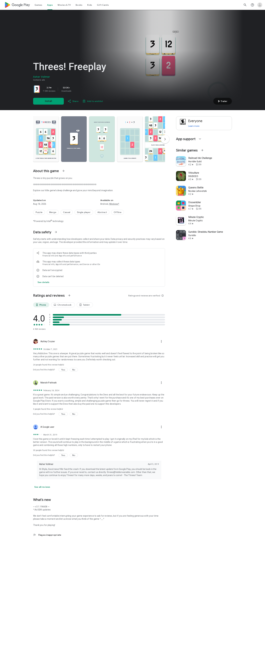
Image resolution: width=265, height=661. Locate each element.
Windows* (114, 204)
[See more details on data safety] (43, 282)
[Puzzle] (39, 212)
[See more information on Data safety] (56, 232)
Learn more (193, 126)
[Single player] (84, 212)
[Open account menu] (259, 5)
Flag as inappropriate (47, 535)
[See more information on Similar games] (202, 150)
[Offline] (117, 212)
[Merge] (53, 212)
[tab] (38, 5)
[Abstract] (102, 212)
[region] (76, 89)
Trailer (222, 101)
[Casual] (67, 212)
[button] (46, 139)
